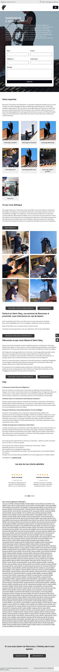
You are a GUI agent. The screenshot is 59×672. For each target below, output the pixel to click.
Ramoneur (10, 198)
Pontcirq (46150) (45, 547)
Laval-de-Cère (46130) (40, 571)
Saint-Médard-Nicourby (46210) (11, 525)
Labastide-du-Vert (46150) (20, 584)
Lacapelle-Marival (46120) (27, 580)
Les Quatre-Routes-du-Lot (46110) (32, 566)
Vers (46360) (47, 503)
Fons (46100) (35, 593)
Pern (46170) (52, 549)
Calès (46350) (20, 615)
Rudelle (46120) (29, 542)
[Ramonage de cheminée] (29, 130)
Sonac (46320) (36, 513)
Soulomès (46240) (50, 511)
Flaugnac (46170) (38, 595)
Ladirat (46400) (42, 579)
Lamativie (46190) (46, 577)
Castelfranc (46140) (25, 610)
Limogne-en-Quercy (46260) (48, 564)
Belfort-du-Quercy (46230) (21, 622)
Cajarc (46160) (39, 615)
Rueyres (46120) (19, 542)
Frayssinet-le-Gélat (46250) (22, 591)
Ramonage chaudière (10, 142)
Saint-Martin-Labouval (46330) (45, 527)
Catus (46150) (46, 608)
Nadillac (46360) (11, 553)
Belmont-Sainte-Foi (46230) (42, 621)
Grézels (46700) (18, 586)
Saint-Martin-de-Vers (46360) (10, 529)
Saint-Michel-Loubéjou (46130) (25, 524)
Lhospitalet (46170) (7, 566)
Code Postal (34, 59)
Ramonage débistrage (47, 142)
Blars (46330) (20, 619)
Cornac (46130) (47, 604)
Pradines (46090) (35, 547)
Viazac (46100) (39, 503)
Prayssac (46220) (24, 547)
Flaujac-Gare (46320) (27, 595)
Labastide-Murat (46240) (42, 582)
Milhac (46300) (33, 557)
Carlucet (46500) (50, 610)
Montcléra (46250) (12, 557)
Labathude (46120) (29, 582)
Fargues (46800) (22, 597)
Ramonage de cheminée (29, 142)
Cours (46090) (39, 604)
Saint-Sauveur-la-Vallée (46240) (19, 520)
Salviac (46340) (21, 516)
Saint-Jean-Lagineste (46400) (44, 531)
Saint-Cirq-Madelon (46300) (15, 536)
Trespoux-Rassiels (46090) (35, 507)
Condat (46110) (11, 606)
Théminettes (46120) (18, 509)
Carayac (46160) (28, 611)
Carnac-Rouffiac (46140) (38, 610)
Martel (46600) (25, 560)
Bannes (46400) (22, 624)
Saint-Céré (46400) (43, 538)
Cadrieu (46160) (21, 617)
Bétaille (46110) (49, 619)
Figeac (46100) (48, 595)
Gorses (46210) (18, 588)
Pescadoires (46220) (42, 549)
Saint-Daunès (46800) (33, 535)
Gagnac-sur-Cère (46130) (34, 590)
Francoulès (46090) (46, 591)
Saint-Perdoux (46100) (13, 522)
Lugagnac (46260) (41, 562)
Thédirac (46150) (50, 509)
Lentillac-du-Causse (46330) (46, 568)
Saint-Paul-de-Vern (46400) (28, 522)
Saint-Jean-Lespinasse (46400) (26, 531)
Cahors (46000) (11, 617)
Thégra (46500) (40, 509)
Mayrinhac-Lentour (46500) (36, 558)
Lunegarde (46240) (21, 562)
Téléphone (10, 59)
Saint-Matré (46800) (12, 527)
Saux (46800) (38, 514)
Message (9, 67)
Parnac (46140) (26, 551)
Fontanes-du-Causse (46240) (23, 593)
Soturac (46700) (26, 513)
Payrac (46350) (17, 551)
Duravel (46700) (27, 601)
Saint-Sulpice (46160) (46, 518)
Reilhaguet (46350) (24, 544)
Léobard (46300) (16, 568)
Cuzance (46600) (7, 602)
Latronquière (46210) (19, 573)
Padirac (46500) (35, 551)
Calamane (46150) (30, 615)
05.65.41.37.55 (11, 2)
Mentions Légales (4, 669)
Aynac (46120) (25, 626)
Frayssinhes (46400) (8, 591)
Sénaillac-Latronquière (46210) (25, 514)
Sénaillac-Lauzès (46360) (9, 514)
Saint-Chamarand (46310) (18, 538)
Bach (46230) (17, 626)
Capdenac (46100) (39, 611)
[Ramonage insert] (10, 157)
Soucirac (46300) (16, 513)
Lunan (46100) (32, 562)
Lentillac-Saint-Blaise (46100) (30, 568)
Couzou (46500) (29, 604)
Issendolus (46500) (7, 586)
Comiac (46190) (41, 606)
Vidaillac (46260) (30, 503)
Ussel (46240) (24, 507)
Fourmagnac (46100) (8, 593)
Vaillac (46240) (6, 507)
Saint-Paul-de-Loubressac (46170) (46, 522)
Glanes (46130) (27, 588)
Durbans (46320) (17, 601)
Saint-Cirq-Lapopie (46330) (31, 536)
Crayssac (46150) (12, 604)
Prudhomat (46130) (42, 546)
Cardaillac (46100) (18, 611)
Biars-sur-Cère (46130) (38, 619)
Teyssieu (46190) (7, 511)
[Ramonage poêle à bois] (29, 157)
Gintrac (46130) (44, 588)
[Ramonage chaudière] (10, 130)
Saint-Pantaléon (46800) (9, 524)
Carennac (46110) (7, 611)
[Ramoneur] (10, 186)
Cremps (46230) (46, 602)
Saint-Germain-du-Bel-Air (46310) (24, 533)
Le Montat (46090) (25, 569)
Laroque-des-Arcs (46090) (24, 575)
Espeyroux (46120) (49, 597)
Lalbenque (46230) (21, 579)
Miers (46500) (42, 557)
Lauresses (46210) (7, 573)
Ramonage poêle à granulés (47, 170)
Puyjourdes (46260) (7, 546)
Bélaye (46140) (33, 622)
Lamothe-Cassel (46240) (33, 577)
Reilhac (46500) (35, 544)
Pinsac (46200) (22, 549)
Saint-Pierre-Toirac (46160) (36, 520)
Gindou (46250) (11, 590)
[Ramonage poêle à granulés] (48, 157)
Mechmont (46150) (22, 558)
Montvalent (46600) (38, 553)
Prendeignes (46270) (13, 547)
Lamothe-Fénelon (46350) (18, 577)
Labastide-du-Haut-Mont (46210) (37, 584)
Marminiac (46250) (35, 560)
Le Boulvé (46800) (49, 569)
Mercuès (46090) (12, 558)
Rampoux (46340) (45, 544)
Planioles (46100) (12, 549)
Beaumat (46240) (12, 624)
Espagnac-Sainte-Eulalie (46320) (32, 599)
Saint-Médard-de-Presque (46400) (30, 525)
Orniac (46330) (45, 551)
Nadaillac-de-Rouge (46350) (25, 553)
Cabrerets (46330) (31, 617)
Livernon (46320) (12, 564)
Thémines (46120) (30, 509)
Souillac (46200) (6, 513)
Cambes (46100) (33, 613)
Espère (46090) (6, 599)
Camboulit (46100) (23, 613)
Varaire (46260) (30, 505)
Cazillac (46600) (26, 608)
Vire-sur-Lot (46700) (8, 503)
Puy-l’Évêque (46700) (30, 546)
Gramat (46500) (37, 586)
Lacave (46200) (15, 580)
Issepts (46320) (51, 584)
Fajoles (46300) (31, 597)
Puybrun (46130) (19, 546)
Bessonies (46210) (7, 621)
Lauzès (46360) (51, 571)
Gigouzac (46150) (22, 590)
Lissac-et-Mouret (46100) (24, 564)
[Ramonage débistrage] (48, 130)
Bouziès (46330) (11, 619)
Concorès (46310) (31, 606)
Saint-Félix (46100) (39, 533)
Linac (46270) (36, 564)
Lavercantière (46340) (27, 571)
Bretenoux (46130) (42, 617)
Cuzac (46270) (16, 602)
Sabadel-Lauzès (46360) (37, 540)
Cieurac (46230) (51, 606)
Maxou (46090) (6, 560)
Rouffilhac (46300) (39, 542)
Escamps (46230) (7, 601)
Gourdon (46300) (47, 586)
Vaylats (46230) (20, 505)
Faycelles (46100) (12, 597)
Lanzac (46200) (6, 577)
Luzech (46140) (11, 562)
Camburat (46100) (12, 613)
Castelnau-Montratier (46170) (10, 610)
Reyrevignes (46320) (13, 544)
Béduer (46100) (42, 622)
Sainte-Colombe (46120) (33, 516)
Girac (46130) (36, 588)
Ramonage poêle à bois (29, 169)
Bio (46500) (28, 619)
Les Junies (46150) (48, 566)
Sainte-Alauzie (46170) (47, 516)
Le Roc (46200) (15, 569)
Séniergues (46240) (45, 513)
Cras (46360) (21, 604)
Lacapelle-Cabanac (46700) (42, 580)
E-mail (32, 51)
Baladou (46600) (31, 624)
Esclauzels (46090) (47, 599)
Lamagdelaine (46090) (8, 579)
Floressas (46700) (45, 593)
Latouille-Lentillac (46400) (33, 573)
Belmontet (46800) (29, 621)
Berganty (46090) (18, 621)
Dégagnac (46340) (47, 601)
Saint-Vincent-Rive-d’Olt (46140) (11, 518)
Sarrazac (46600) (12, 516)
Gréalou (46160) (27, 586)
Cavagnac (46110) (37, 608)
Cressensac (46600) (36, 602)
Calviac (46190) (11, 615)
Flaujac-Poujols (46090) (13, 595)
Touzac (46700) (48, 507)
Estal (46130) (40, 597)
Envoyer (29, 82)
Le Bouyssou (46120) (37, 569)
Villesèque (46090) (19, 503)
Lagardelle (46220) (32, 579)
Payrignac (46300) (7, 551)
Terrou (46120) (16, 511)
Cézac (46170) (6, 608)
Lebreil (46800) (6, 569)
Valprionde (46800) (50, 505)
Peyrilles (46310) (31, 549)
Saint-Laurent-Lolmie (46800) (27, 529)
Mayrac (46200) (49, 558)
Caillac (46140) (48, 615)
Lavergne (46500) (16, 571)
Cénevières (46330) (16, 608)
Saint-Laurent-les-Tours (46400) (46, 529)
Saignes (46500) (25, 540)
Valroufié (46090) (40, 505)
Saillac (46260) (16, 540)
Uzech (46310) (15, 507)
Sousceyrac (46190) (38, 511)
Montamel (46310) (23, 557)
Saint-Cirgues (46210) (45, 536)
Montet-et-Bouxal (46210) (25, 555)
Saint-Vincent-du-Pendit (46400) (30, 518)
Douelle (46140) (36, 601)
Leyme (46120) (18, 566)
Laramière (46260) (47, 575)
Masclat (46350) (15, 560)
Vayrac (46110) (11, 505)
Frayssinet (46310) (35, 591)
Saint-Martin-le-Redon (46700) (27, 527)
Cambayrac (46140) (44, 613)
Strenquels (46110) (27, 511)
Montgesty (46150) (12, 555)
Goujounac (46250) (7, 588)
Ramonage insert (10, 169)
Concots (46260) (21, 606)
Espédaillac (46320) (16, 599)
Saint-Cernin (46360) (32, 538)
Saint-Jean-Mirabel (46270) (9, 531)
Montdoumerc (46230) (40, 555)
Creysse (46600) (25, 602)
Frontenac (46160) (47, 590)
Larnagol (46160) (37, 575)
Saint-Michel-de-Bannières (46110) (44, 524)
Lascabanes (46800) (47, 573)
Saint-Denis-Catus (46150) (18, 535)
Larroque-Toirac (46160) (9, 575)
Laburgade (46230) (17, 582)
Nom (9, 51)
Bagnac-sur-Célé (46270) (44, 624)
